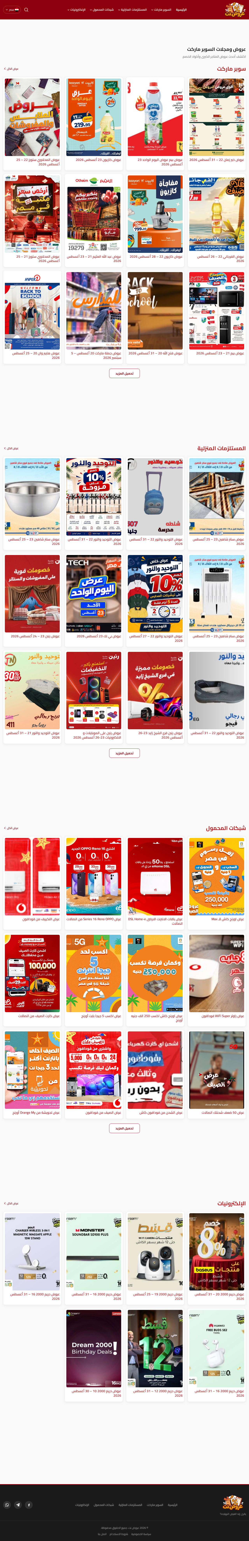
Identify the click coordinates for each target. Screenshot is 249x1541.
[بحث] (26, 10)
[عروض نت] (233, 1502)
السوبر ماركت (162, 9)
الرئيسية (181, 9)
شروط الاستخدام (119, 1534)
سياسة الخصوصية (141, 1534)
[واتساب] (7, 1505)
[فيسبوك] (29, 1505)
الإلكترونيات (78, 9)
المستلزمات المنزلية (134, 9)
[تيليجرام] (18, 1505)
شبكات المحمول (103, 9)
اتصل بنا (102, 1534)
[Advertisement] (124, 33)
